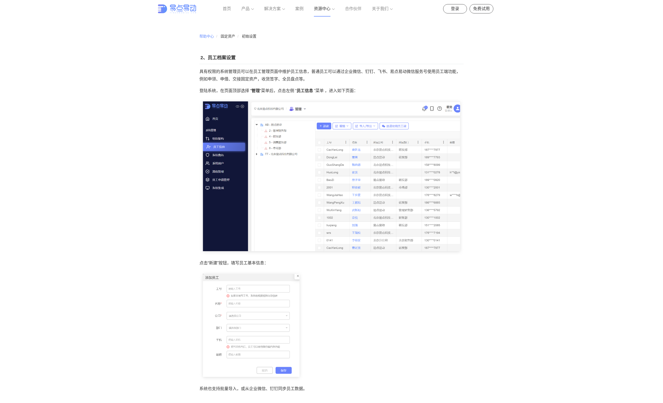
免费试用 (481, 8)
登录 (455, 8)
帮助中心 (206, 36)
